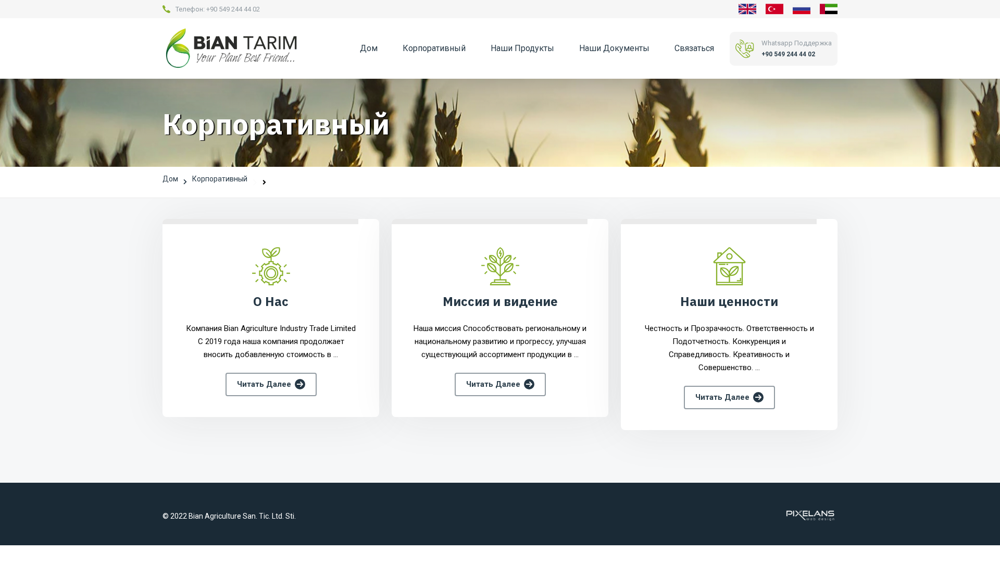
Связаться (694, 48)
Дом (369, 48)
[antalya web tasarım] (809, 515)
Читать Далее (264, 384)
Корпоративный (434, 48)
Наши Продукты (522, 48)
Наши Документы (614, 48)
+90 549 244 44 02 (233, 9)
